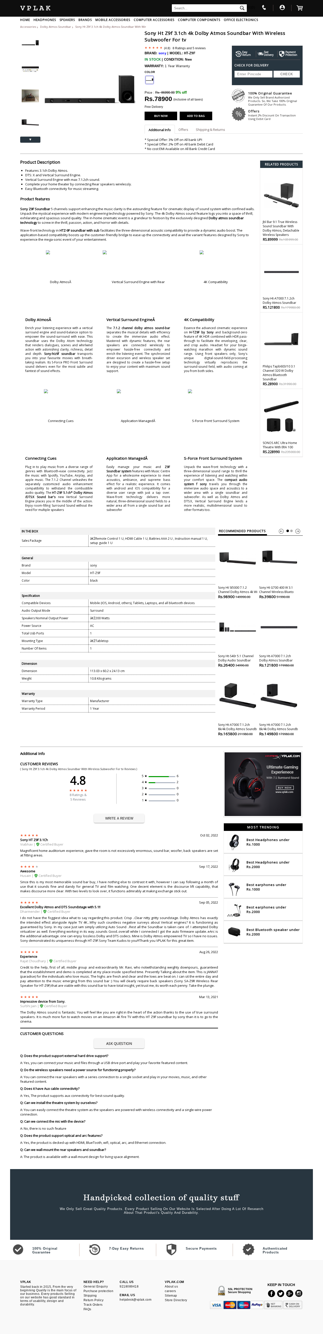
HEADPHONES (45, 20)
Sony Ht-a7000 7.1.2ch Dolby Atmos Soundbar (276, 661)
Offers (272, 115)
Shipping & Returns (210, 129)
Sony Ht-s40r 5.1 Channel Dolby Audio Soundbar (236, 661)
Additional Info (160, 130)
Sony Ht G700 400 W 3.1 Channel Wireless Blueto (276, 592)
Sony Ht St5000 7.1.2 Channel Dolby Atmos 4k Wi (237, 592)
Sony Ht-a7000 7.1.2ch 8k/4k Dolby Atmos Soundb (237, 729)
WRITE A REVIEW (119, 818)
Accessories (28, 27)
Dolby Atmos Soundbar (56, 27)
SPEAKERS (67, 20)
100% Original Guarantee (272, 98)
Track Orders (93, 1304)
